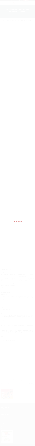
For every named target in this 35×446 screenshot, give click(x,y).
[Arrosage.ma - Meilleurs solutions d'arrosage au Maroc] (17, 221)
